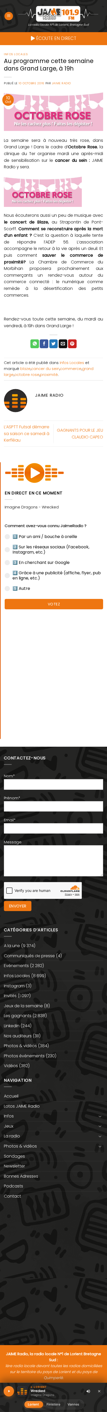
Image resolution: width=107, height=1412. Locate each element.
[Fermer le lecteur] (99, 1391)
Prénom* (12, 798)
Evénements (16, 966)
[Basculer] (100, 1116)
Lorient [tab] (33, 1404)
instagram (14, 986)
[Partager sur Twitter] (53, 343)
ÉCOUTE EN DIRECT (55, 38)
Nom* (9, 776)
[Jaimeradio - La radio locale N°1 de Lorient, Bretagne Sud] (58, 13)
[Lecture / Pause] (9, 1391)
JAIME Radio (61, 83)
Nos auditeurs (18, 1036)
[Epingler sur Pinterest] (72, 343)
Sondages (14, 1156)
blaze (25, 368)
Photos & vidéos (20, 1046)
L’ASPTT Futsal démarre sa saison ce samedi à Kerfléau (26, 433)
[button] (8, 16)
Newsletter (14, 1166)
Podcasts (13, 1186)
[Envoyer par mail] (63, 343)
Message (13, 842)
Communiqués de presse (29, 956)
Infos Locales (16, 54)
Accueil (11, 1096)
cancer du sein (45, 368)
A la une (12, 946)
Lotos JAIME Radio (22, 1106)
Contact (12, 1196)
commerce (71, 368)
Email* (10, 820)
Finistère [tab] (53, 1404)
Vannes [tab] (73, 1404)
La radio (12, 1136)
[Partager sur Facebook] (44, 343)
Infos (9, 1116)
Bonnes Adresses (21, 1176)
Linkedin (11, 1026)
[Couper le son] (88, 1391)
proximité (49, 374)
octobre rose (26, 374)
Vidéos (11, 1066)
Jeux (8, 1126)
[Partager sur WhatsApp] (34, 343)
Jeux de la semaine (23, 1006)
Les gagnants (17, 1016)
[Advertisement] (53, 671)
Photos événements (24, 1056)
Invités (10, 996)
